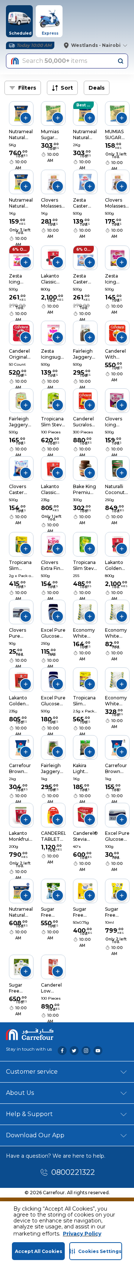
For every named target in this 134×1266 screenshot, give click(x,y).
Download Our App (35, 1135)
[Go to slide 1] (19, 115)
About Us (20, 1092)
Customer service (32, 1071)
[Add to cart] (26, 118)
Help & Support (29, 1114)
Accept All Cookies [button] (38, 1251)
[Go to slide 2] (51, 260)
